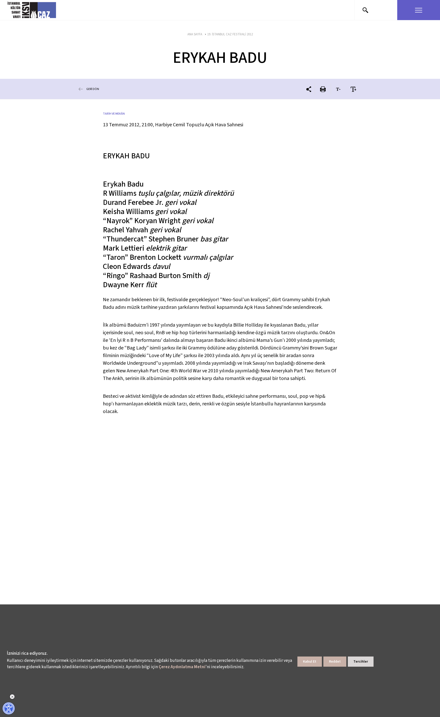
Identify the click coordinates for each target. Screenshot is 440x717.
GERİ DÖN (92, 89)
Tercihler (360, 661)
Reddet (335, 661)
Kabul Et (309, 661)
